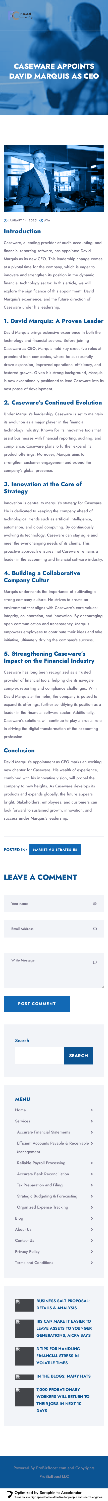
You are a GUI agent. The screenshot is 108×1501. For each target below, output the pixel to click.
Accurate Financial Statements (43, 1132)
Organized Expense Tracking (42, 1207)
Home (20, 1110)
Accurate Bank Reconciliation (43, 1174)
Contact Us (24, 1240)
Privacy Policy (27, 1251)
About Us (23, 1229)
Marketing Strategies (55, 849)
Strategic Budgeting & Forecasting (47, 1196)
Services (22, 1121)
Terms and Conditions (34, 1262)
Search (22, 1040)
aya (47, 220)
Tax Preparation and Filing (40, 1185)
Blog (19, 1218)
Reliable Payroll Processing (41, 1163)
